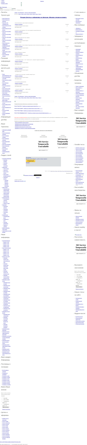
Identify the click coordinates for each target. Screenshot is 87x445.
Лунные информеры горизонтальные (22, 122)
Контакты (3, 2)
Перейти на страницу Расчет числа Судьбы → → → (33, 108)
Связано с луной (6, 203)
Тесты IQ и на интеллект (80, 149)
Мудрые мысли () (79, 29)
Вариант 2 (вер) (6, 243)
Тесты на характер (79, 156)
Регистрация (4, 7)
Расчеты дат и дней (5, 256)
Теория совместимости (80, 93)
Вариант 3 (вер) (6, 245)
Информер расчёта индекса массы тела (22, 125)
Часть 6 (34, 14)
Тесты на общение (79, 159)
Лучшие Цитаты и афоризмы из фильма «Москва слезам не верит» (43, 17)
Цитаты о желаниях (5, 434)
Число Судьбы (6, 168)
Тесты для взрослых (79, 153)
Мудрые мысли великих (80, 323)
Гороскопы (5, 162)
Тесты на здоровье (79, 152)
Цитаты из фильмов (6, 435)
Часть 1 (19, 14)
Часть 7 (37, 14)
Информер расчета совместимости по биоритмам (24, 124)
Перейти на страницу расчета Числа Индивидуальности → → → (39, 112)
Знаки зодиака (5, 187)
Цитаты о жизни (5, 427)
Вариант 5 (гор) (6, 255)
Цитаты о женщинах (6, 422)
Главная (2, 0)
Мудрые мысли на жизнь (80, 321)
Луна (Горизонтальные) (6, 247)
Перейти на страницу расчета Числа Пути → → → (31, 106)
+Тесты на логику (79, 150)
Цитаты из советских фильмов (30, 12)
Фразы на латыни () (79, 34)
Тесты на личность (79, 162)
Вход (1, 7)
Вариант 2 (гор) (6, 250)
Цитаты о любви (5, 421)
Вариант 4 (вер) (6, 246)
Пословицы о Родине (6, 383)
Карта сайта (2, 441)
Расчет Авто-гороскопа (6, 144)
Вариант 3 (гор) (6, 252)
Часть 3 (25, 14)
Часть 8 (40, 14)
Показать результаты (6, 409)
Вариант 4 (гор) (6, 253)
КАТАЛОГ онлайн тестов (80, 147)
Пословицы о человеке (6, 384)
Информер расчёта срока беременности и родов (6, 353)
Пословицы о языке (5, 380)
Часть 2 (22, 14)
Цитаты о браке (5, 425)
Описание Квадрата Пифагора (6, 182)
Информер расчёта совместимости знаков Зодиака (6, 346)
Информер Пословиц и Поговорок (5, 326)
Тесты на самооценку (79, 160)
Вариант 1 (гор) (6, 249)
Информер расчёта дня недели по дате (6, 272)
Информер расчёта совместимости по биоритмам (5, 333)
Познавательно (5, 214)
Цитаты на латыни (79, 222)
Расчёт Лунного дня (5, 18)
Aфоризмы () (78, 28)
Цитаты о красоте (5, 431)
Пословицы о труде (5, 378)
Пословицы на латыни (80, 220)
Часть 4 (28, 14)
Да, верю (5, 398)
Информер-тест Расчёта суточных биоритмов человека (6, 337)
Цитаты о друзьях (5, 424)
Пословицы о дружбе (6, 377)
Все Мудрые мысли (79, 316)
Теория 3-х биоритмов (80, 86)
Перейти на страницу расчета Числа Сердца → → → (33, 110)
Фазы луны (5, 201)
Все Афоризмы (21, 12)
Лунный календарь (5, 197)
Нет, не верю (6, 399)
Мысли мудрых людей (80, 322)
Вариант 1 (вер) (6, 242)
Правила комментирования (10, 441)
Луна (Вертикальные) (6, 240)
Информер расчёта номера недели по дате (6, 277)
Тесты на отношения (79, 157)
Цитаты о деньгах (5, 428)
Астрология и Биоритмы (6, 158)
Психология (4, 204)
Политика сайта (18, 441)
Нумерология (4, 167)
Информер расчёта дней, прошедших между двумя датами (6, 266)
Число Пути (5, 170)
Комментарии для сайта (20, 181)
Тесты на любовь (79, 155)
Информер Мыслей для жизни (5, 322)
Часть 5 (31, 14)
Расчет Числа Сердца (6, 91)
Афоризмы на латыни (80, 219)
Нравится (42, 1)
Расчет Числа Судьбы (6, 88)
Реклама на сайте (4, 3)
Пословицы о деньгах (6, 381)
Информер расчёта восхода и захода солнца (5, 342)
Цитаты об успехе (5, 433)
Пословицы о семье (5, 375)
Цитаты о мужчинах (5, 430)
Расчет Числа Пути (5, 90)
